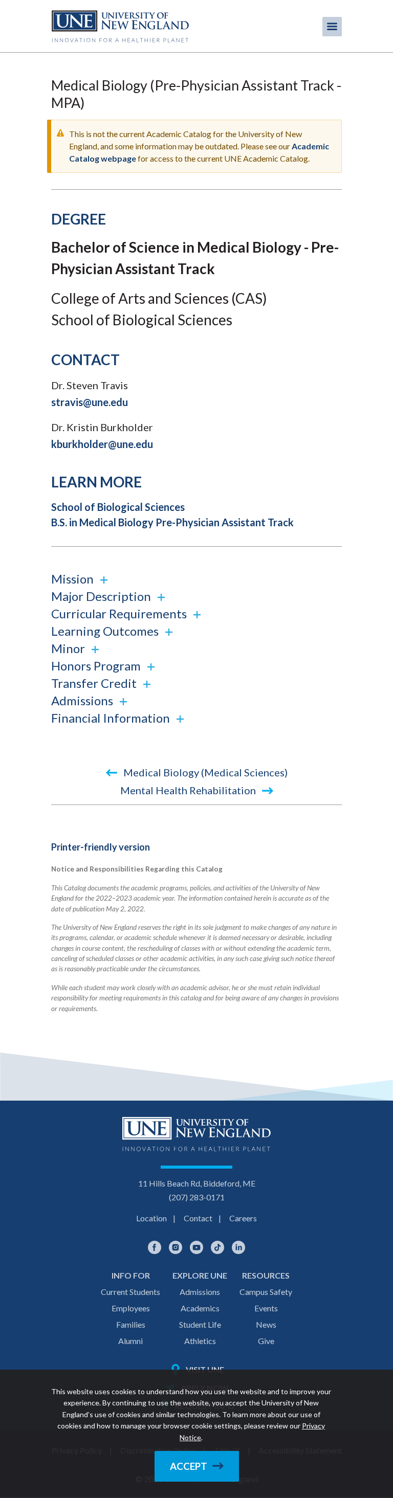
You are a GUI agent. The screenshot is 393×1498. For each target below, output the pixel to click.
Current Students (130, 1291)
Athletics (200, 1341)
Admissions (200, 1291)
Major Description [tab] (102, 596)
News (266, 1324)
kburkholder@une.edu (102, 444)
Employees (131, 1308)
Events (266, 1308)
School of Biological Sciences (118, 507)
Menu (332, 26)
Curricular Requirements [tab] (120, 613)
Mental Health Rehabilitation (189, 790)
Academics (200, 1308)
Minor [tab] (69, 648)
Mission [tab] (73, 578)
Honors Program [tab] (97, 665)
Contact (198, 1218)
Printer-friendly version (100, 847)
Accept (188, 1466)
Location (151, 1218)
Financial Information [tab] (111, 717)
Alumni (130, 1341)
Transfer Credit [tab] (95, 683)
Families (130, 1324)
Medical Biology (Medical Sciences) (204, 772)
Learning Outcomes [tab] (106, 630)
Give (266, 1341)
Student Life (200, 1324)
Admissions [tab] (83, 700)
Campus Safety (265, 1291)
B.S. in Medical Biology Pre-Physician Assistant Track (172, 522)
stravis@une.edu (89, 402)
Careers (243, 1218)
